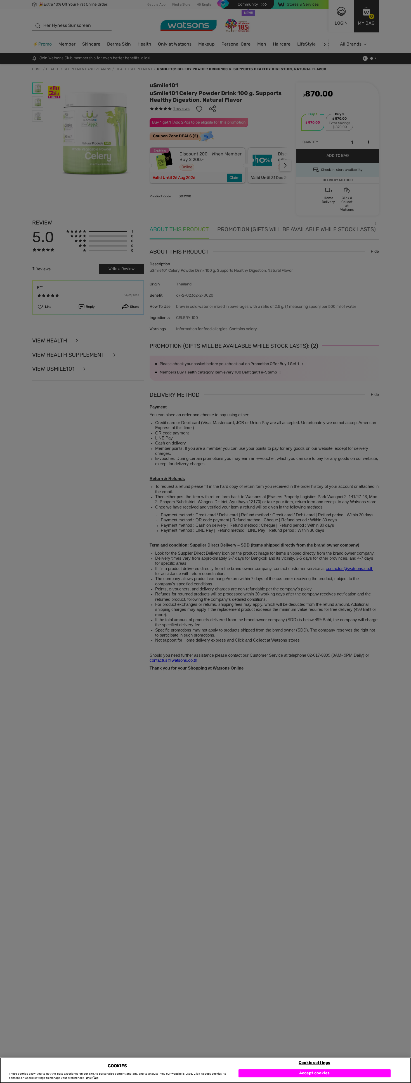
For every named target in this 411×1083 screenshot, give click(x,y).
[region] (205, 1070)
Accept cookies (314, 1073)
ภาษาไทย (92, 1078)
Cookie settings (314, 1062)
